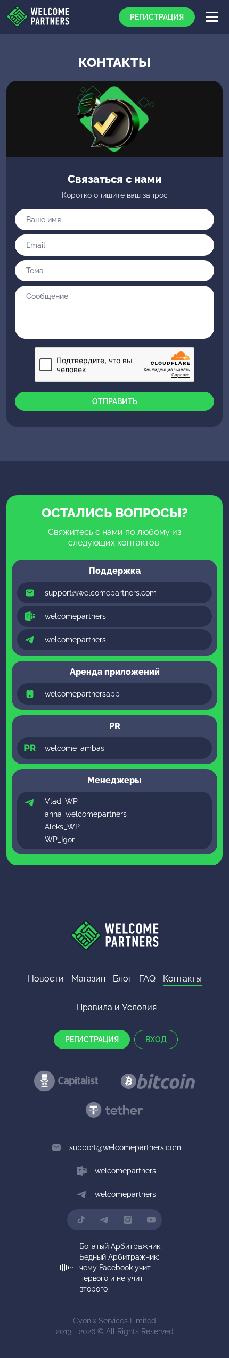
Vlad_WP (61, 801)
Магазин (88, 979)
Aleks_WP (62, 827)
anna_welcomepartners (86, 814)
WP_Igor (60, 839)
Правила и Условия (117, 1007)
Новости (46, 979)
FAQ (147, 979)
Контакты (182, 979)
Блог (122, 979)
